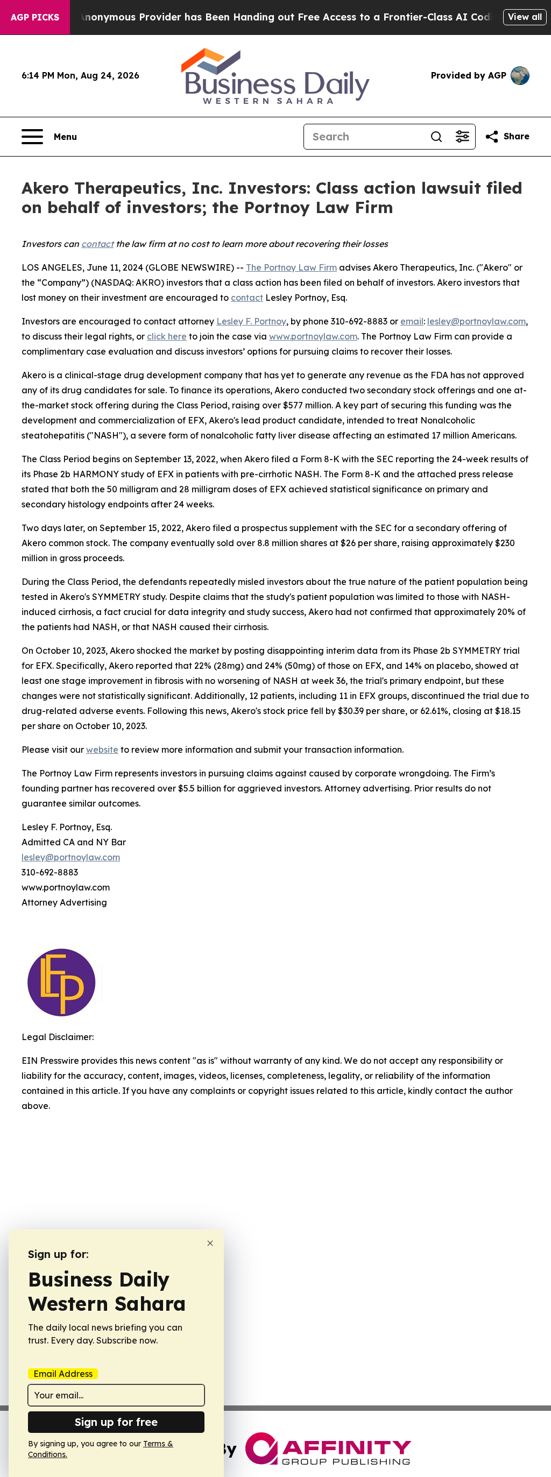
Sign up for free (116, 1422)
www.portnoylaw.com (313, 336)
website (102, 749)
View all (525, 16)
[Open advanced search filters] (462, 136)
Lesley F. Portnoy (251, 321)
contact (247, 297)
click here (167, 336)
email (411, 321)
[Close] (210, 1243)
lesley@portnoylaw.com (476, 321)
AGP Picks (35, 17)
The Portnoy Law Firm (291, 267)
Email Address (63, 1373)
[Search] (436, 136)
